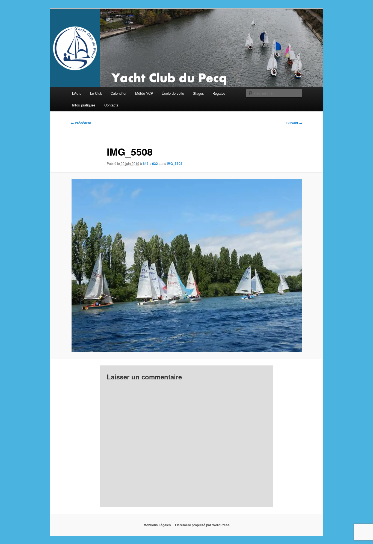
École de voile (173, 93)
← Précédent (81, 122)
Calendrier (118, 93)
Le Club (96, 93)
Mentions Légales (157, 524)
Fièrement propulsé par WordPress (202, 524)
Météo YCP (144, 93)
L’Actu (76, 93)
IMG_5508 (174, 163)
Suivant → (294, 122)
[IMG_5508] (186, 265)
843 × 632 (150, 163)
